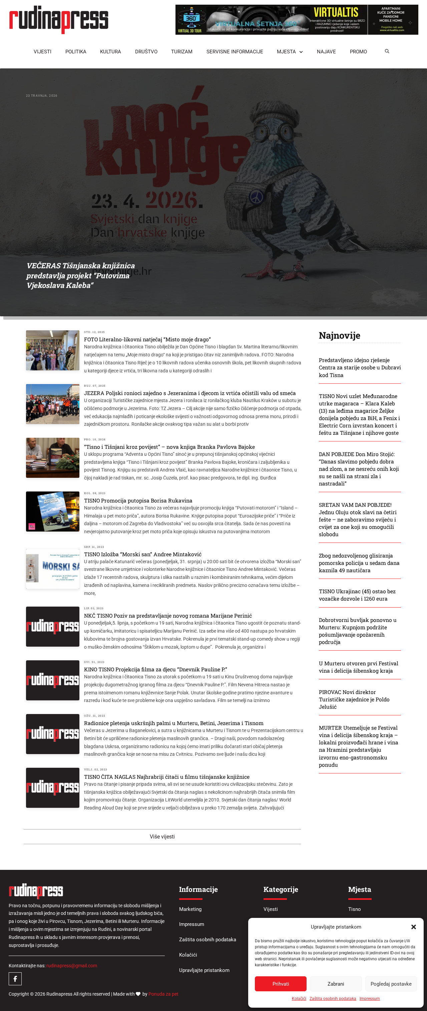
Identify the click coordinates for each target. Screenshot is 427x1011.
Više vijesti (162, 836)
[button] (413, 927)
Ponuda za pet (163, 994)
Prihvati (281, 984)
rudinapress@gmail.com (71, 965)
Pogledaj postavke (391, 984)
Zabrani (336, 984)
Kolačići (299, 998)
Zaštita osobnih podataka (333, 998)
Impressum (370, 998)
